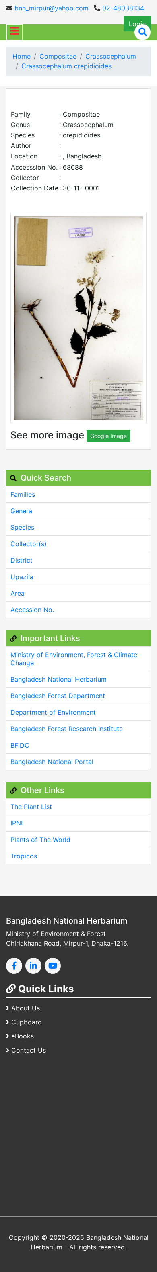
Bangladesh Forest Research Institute (66, 729)
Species (22, 527)
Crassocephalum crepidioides (66, 66)
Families (22, 494)
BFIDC (19, 745)
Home (21, 56)
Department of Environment (53, 712)
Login (137, 24)
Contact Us (28, 1050)
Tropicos (23, 856)
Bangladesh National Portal (51, 762)
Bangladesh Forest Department (57, 696)
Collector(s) (28, 544)
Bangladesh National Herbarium (58, 679)
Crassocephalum (110, 56)
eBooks (22, 1036)
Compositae (57, 56)
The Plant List (31, 807)
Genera (21, 511)
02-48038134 (122, 8)
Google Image (108, 435)
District (21, 560)
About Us (25, 1008)
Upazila (21, 577)
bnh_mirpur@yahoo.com (50, 8)
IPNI (16, 823)
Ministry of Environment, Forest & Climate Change (73, 659)
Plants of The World (40, 840)
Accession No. (32, 610)
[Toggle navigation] (14, 32)
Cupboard (26, 1022)
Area (17, 593)
